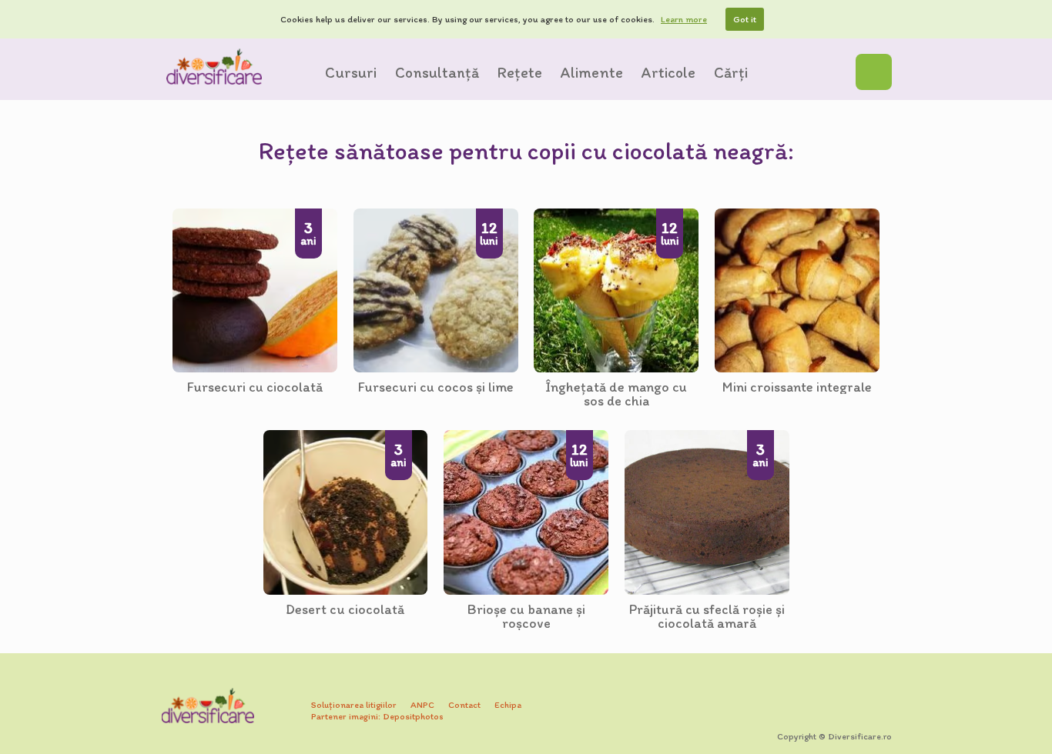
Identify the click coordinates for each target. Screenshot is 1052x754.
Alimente (592, 72)
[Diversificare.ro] (214, 66)
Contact (464, 704)
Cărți (731, 72)
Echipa (507, 704)
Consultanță (437, 72)
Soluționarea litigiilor (354, 704)
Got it (744, 19)
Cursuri (351, 72)
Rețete (520, 72)
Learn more (684, 19)
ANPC (422, 704)
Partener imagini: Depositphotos (377, 716)
